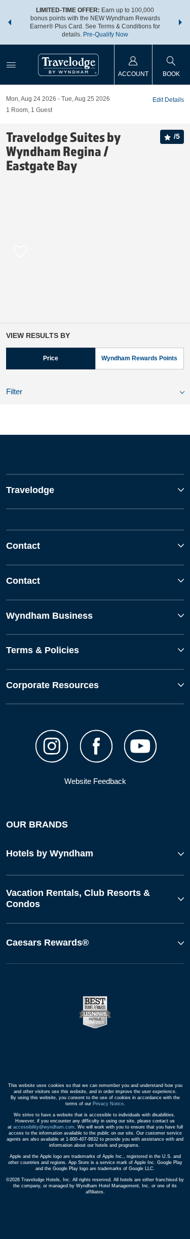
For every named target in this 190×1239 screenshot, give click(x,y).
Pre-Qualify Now (105, 34)
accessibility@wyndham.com (43, 1127)
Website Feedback (95, 781)
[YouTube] (140, 747)
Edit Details (168, 99)
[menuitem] (11, 65)
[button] (10, 22)
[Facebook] (96, 747)
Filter (14, 391)
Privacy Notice (108, 1103)
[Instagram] (52, 747)
